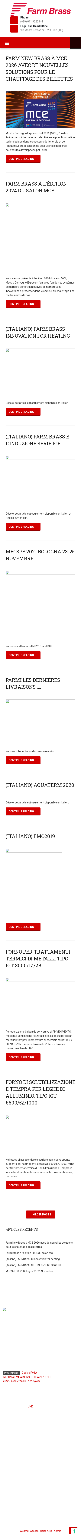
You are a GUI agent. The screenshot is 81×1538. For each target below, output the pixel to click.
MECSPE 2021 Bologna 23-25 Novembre (29, 1271)
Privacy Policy (11, 1372)
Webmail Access (29, 1530)
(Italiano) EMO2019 (30, 836)
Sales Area (46, 1530)
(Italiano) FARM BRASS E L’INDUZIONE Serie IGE (34, 1265)
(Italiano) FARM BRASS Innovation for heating (33, 1259)
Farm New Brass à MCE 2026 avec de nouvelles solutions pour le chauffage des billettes (39, 1244)
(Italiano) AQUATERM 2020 (40, 785)
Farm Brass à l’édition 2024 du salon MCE (30, 1252)
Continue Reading (21, 158)
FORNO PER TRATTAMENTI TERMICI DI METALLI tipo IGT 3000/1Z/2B (38, 958)
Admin (57, 1530)
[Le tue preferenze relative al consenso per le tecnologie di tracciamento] (74, 1531)
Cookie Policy (29, 1372)
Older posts (40, 1214)
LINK (30, 1406)
